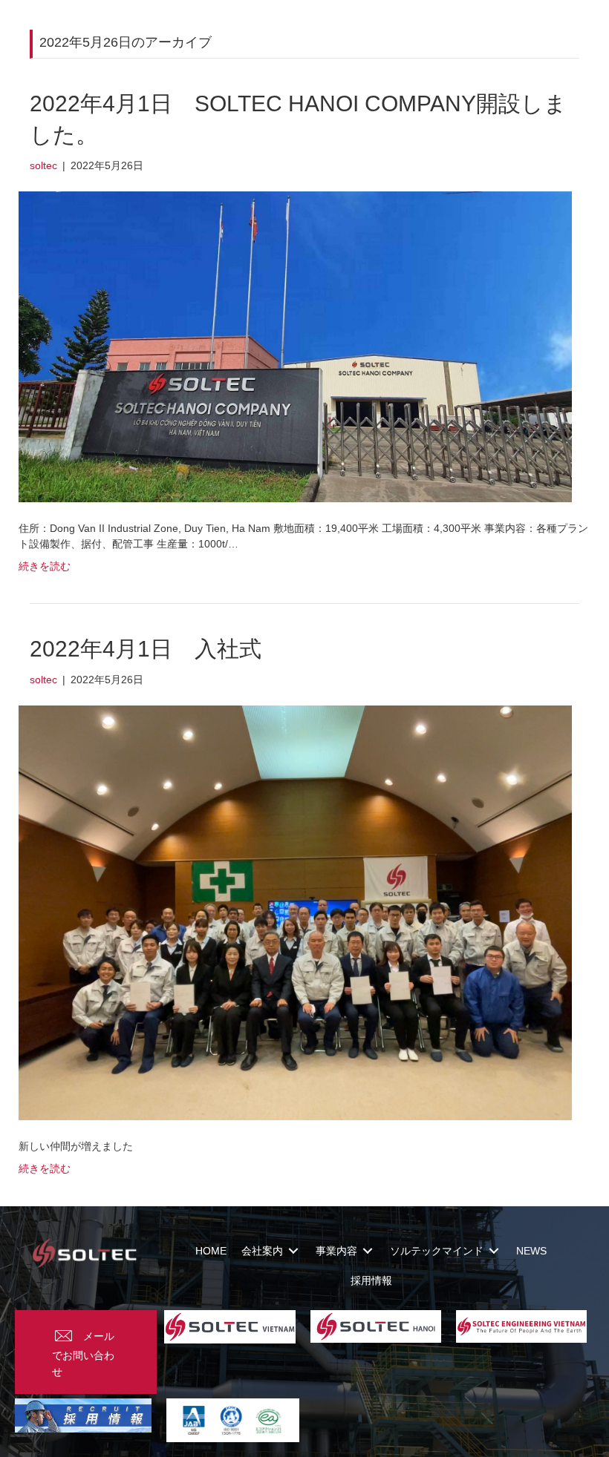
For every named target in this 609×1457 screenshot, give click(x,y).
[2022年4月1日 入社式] (295, 912)
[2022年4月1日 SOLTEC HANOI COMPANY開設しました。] (295, 346)
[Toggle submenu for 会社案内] (293, 1250)
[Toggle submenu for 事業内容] (368, 1250)
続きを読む (45, 566)
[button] (86, 1352)
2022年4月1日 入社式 (145, 649)
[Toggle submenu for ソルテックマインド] (494, 1250)
